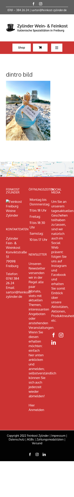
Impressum (58, 435)
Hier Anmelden (36, 407)
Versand (37, 443)
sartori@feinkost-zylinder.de (49, 10)
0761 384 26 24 (12, 280)
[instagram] (40, 3)
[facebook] (33, 3)
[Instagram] (61, 335)
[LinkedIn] (53, 342)
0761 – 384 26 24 (18, 10)
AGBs (30, 439)
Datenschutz (16, 439)
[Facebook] (53, 335)
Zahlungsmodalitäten (50, 439)
